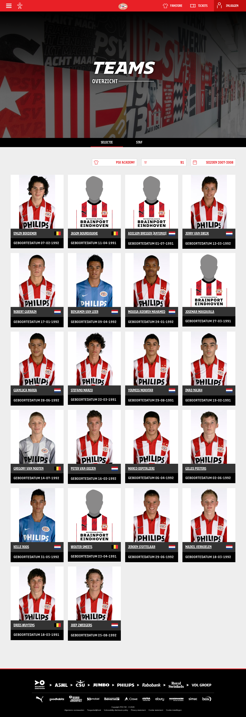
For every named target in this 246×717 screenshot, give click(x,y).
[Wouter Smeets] (94, 515)
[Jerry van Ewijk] (208, 202)
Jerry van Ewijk (197, 233)
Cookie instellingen (174, 710)
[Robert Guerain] (37, 280)
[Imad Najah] (208, 358)
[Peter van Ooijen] (94, 437)
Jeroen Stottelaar (141, 547)
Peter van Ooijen (83, 468)
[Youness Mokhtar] (151, 358)
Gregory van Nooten (29, 468)
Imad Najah (193, 390)
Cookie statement (156, 710)
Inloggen (232, 6)
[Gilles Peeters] (208, 437)
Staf (139, 142)
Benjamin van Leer (84, 311)
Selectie (107, 142)
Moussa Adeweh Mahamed (146, 311)
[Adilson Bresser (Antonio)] (151, 202)
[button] (8, 5)
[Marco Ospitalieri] (151, 437)
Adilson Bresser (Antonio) (147, 233)
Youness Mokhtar (140, 390)
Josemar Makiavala (199, 311)
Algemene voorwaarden (74, 710)
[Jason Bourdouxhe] (94, 202)
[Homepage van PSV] (123, 6)
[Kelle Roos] (37, 515)
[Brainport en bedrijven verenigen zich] (123, 684)
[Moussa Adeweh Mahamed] (151, 280)
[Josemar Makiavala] (208, 280)
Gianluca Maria (25, 390)
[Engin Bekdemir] (37, 202)
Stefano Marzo (82, 390)
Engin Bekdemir (25, 233)
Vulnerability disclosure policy (116, 710)
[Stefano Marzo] (94, 358)
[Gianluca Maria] (37, 358)
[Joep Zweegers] (94, 593)
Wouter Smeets (81, 547)
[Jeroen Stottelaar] (151, 515)
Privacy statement (138, 710)
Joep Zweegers (81, 625)
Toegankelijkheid (94, 710)
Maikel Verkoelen (198, 547)
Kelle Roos (21, 547)
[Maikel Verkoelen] (208, 515)
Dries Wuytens (24, 625)
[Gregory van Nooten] (37, 437)
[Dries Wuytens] (37, 593)
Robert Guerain (25, 311)
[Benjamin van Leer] (94, 280)
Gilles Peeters (195, 468)
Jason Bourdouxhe (84, 233)
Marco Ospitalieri (141, 468)
